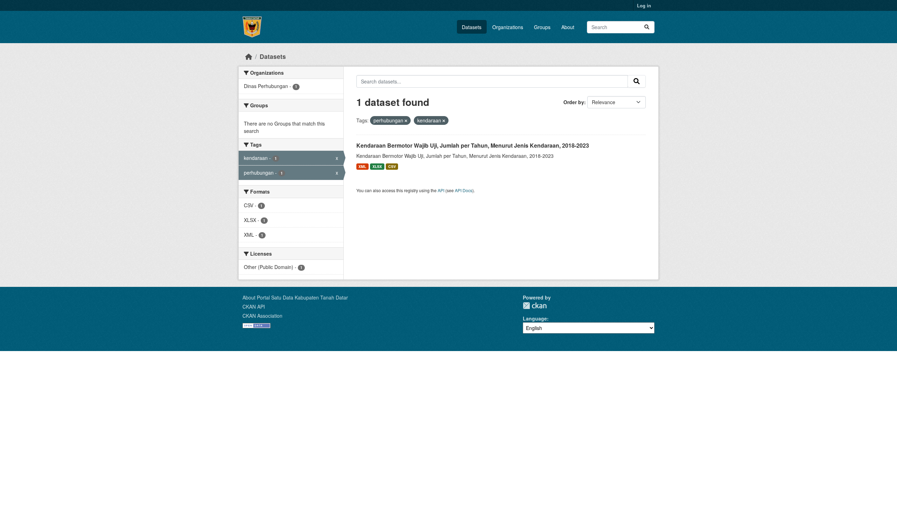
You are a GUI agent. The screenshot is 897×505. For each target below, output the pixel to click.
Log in (644, 5)
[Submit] (647, 27)
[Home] (248, 56)
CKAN (535, 305)
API (441, 190)
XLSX (377, 166)
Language (535, 318)
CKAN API (253, 306)
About (567, 27)
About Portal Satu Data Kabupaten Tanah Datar (295, 297)
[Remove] (406, 120)
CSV (392, 166)
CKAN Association (262, 315)
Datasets (471, 27)
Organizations (507, 27)
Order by (573, 102)
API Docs (463, 190)
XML (362, 166)
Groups (542, 27)
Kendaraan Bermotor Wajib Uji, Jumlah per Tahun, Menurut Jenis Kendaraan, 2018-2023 (472, 145)
